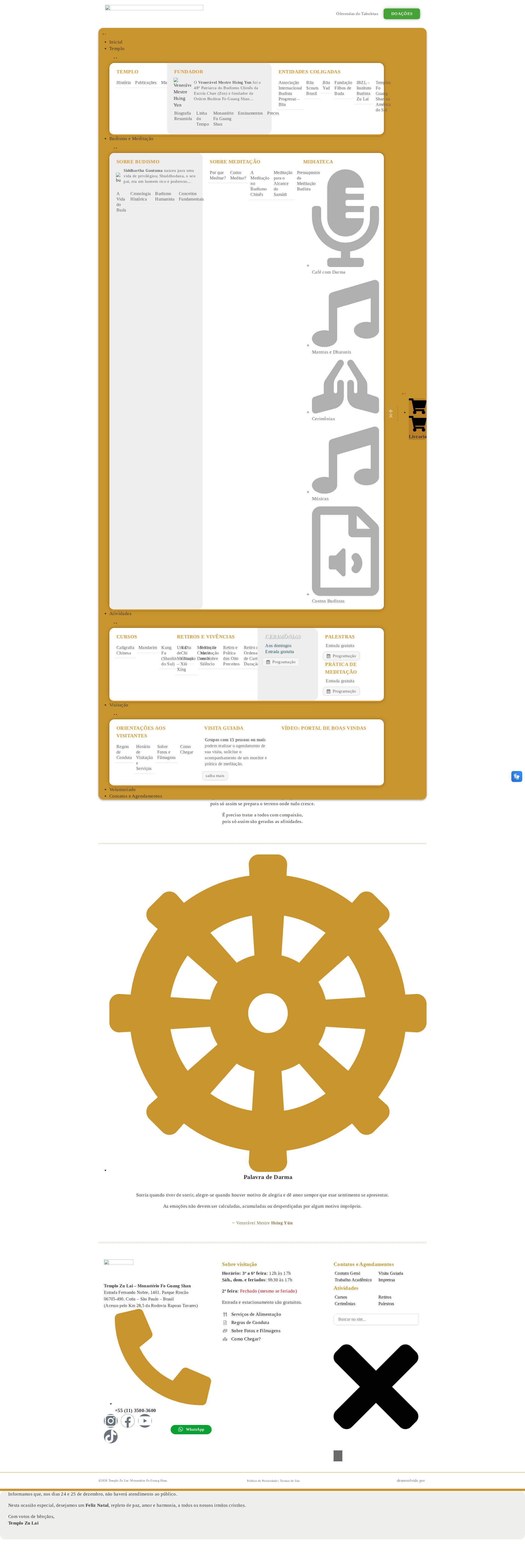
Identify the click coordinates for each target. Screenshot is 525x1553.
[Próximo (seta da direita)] (14, 1551)
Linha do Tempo (202, 118)
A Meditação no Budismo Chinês (259, 183)
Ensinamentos (250, 113)
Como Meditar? (238, 175)
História (123, 82)
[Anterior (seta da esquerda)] (4, 1551)
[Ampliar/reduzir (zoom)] (4, 1544)
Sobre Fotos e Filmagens (166, 752)
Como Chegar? (246, 1339)
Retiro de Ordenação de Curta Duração (254, 655)
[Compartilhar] (24, 1544)
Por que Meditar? (218, 175)
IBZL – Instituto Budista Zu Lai (364, 90)
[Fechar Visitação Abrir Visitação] (114, 713)
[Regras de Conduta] (225, 1322)
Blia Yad (326, 85)
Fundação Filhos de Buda (343, 88)
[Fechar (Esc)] (34, 1544)
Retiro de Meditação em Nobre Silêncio (209, 655)
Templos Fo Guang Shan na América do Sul (383, 96)
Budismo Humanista (164, 196)
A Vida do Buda (121, 201)
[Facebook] (128, 1421)
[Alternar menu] (103, 33)
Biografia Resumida (183, 116)
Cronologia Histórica (140, 196)
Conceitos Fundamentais (191, 196)
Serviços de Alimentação (256, 1314)
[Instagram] (111, 1421)
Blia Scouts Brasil (312, 88)
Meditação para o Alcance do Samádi (283, 183)
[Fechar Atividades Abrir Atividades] (114, 622)
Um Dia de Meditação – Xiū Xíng (186, 658)
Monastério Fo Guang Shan (223, 118)
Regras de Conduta (124, 752)
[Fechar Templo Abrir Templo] (114, 57)
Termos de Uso (290, 1480)
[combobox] (376, 1319)
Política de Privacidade (262, 1480)
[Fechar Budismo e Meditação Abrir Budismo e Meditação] (114, 147)
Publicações (145, 82)
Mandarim (148, 647)
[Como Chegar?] (225, 1339)
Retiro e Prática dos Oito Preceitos (231, 655)
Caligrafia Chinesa (125, 650)
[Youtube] (145, 1421)
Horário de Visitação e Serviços (144, 757)
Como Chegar (186, 749)
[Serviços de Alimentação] (225, 1314)
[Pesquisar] (338, 1455)
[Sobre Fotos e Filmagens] (225, 1331)
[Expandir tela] (14, 1544)
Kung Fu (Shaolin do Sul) (168, 655)
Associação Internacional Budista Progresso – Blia (290, 93)
